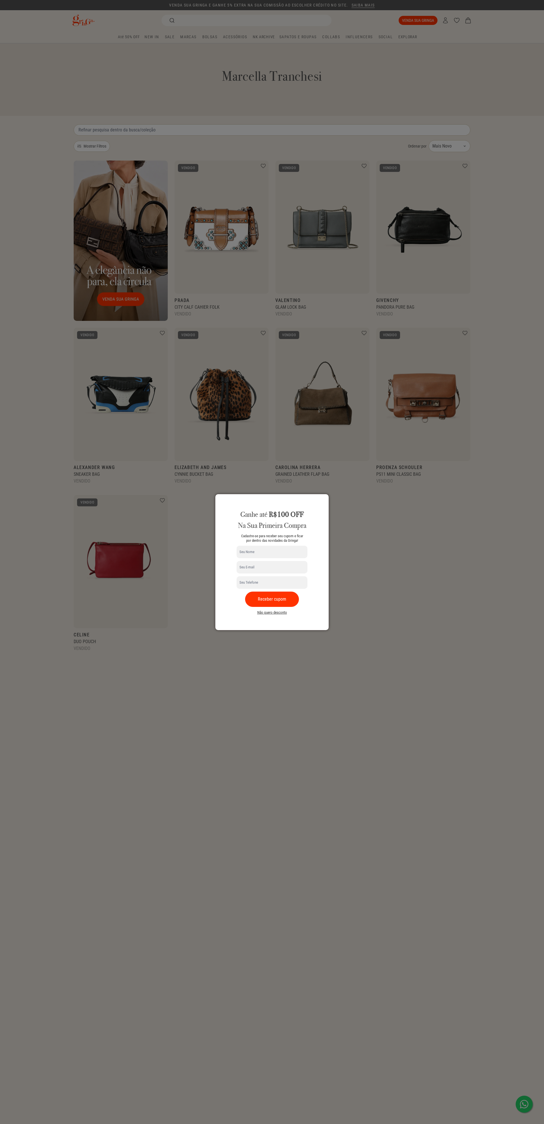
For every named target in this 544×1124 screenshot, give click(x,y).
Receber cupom (272, 599)
